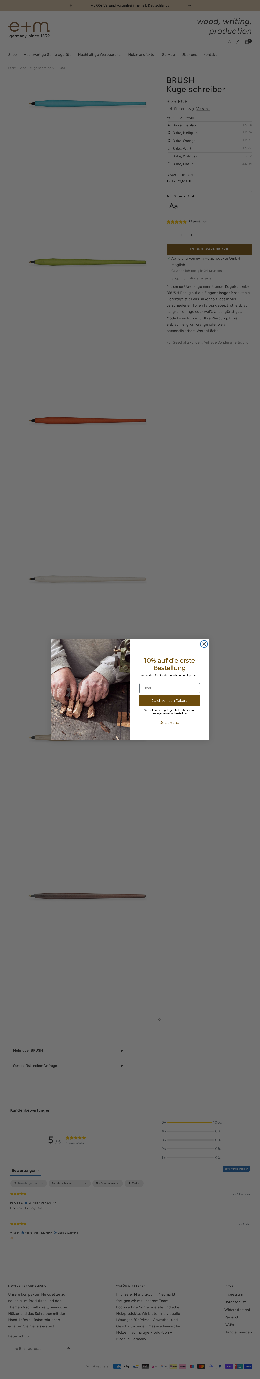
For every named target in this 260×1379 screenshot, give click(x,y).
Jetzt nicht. (170, 723)
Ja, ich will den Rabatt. (169, 701)
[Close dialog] (204, 644)
